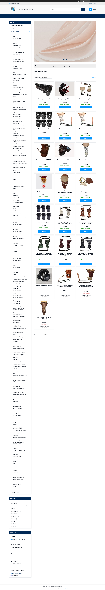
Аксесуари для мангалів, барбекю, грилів (19, 349)
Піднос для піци (16, 417)
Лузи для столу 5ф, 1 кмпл (43, 191)
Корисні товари (16, 172)
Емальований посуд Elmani (19, 430)
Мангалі (14, 468)
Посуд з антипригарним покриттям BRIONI (18, 443)
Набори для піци (17, 295)
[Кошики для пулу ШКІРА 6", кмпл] (44, 150)
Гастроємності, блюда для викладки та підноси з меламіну (19, 169)
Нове (14, 445)
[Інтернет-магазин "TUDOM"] (13, 12)
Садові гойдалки (17, 45)
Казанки (14, 486)
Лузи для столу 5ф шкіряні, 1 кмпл (86, 191)
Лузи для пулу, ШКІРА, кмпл (65, 159)
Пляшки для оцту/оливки (19, 213)
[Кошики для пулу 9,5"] (44, 89)
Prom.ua (60, 586)
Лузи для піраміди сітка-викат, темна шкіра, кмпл (65, 222)
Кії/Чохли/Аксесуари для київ (20, 94)
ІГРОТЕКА (15, 43)
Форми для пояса (17, 220)
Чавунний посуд (16, 112)
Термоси (15, 236)
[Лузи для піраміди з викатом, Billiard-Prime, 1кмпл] (65, 275)
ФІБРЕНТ (15, 179)
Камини (14, 334)
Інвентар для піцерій (17, 121)
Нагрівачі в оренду (17, 339)
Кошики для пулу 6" (44, 128)
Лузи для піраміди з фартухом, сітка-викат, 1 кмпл (86, 287)
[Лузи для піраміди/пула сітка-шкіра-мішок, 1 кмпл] (65, 181)
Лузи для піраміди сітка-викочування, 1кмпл (86, 129)
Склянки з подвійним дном (19, 233)
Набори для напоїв (17, 249)
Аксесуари (15, 435)
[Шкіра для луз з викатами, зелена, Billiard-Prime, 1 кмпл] (44, 243)
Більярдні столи (16, 174)
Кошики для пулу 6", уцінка (44, 285)
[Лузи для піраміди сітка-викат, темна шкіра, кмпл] (65, 212)
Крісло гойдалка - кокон (18, 61)
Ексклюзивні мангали (18, 107)
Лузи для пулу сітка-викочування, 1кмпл (65, 129)
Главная (13, 16)
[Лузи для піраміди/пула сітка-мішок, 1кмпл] (86, 150)
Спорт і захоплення (17, 408)
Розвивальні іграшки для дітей (19, 451)
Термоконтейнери (17, 150)
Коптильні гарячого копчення (19, 109)
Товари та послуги (41, 66)
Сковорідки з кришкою (18, 479)
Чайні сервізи (16, 206)
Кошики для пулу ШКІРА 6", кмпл (44, 160)
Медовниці (15, 359)
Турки (14, 373)
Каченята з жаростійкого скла (20, 375)
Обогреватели (16, 384)
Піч (13, 105)
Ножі (14, 265)
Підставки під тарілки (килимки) (18, 246)
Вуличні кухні (16, 312)
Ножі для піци (16, 123)
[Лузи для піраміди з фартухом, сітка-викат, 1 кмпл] (86, 275)
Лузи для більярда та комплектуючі (70, 66)
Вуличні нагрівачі (17, 346)
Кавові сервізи (16, 210)
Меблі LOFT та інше (17, 378)
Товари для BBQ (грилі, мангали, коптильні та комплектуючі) (18, 356)
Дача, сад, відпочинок (18, 403)
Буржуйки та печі (17, 484)
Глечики (14, 208)
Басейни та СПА (16, 322)
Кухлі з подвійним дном (18, 281)
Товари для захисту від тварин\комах (18, 389)
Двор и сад (15, 458)
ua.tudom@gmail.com (17, 573)
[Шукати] (83, 9)
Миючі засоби (16, 80)
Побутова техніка (17, 50)
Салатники (15, 195)
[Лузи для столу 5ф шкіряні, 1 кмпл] (86, 181)
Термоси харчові (17, 361)
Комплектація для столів (54, 66)
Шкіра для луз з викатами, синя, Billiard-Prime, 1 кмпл (85, 254)
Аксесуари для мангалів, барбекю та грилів (19, 325)
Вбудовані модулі (17, 320)
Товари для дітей (17, 413)
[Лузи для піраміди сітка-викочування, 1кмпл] (86, 119)
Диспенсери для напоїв (18, 159)
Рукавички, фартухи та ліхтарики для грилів (18, 309)
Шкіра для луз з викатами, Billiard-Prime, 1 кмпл (86, 222)
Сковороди (15, 420)
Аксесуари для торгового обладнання (19, 102)
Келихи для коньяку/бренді (19, 366)
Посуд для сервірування (19, 135)
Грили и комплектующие (17, 25)
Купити (44, 107)
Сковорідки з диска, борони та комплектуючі (20, 75)
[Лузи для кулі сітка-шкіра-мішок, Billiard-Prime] (44, 308)
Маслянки (15, 227)
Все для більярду (17, 38)
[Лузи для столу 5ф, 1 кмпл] (44, 181)
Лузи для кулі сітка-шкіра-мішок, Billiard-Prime (44, 318)
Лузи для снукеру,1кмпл (86, 98)
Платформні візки (17, 116)
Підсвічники (15, 243)
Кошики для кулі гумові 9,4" (44, 222)
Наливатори (15, 341)
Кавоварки (15, 191)
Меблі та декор (16, 303)
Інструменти (15, 401)
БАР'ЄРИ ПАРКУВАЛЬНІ (18, 59)
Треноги (14, 184)
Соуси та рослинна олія (18, 371)
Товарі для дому (17, 397)
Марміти (15, 251)
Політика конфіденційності (65, 587)
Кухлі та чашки (16, 200)
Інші (13, 399)
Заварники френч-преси (18, 186)
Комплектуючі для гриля (18, 392)
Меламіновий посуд (17, 153)
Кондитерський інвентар (18, 118)
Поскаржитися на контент (52, 587)
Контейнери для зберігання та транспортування (20, 164)
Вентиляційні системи (18, 332)
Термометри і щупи (17, 68)
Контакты (42, 16)
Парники (15, 66)
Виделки (15, 222)
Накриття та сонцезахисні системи (19, 317)
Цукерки (15, 193)
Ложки (14, 240)
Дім (13, 82)
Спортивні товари (17, 99)
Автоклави (15, 33)
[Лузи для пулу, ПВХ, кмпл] (65, 89)
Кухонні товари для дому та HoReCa (19, 381)
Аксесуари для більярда (19, 89)
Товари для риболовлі (18, 87)
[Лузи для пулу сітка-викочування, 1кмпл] (65, 119)
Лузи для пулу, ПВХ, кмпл (65, 98)
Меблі (14, 57)
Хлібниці (15, 368)
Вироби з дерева (17, 433)
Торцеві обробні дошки (18, 78)
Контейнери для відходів (19, 161)
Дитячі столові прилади (18, 238)
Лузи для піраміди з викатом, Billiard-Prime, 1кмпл (65, 286)
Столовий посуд (17, 439)
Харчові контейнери (17, 256)
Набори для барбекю (18, 297)
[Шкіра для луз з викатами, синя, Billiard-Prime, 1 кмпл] (86, 243)
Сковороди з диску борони (19, 437)
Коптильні (15, 470)
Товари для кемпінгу (17, 314)
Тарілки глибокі (16, 197)
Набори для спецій (17, 224)
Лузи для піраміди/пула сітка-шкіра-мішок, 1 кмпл (65, 191)
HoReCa (15, 85)
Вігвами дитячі (16, 47)
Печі (14, 36)
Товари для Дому (17, 456)
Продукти (15, 293)
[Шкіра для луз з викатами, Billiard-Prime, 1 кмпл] (86, 212)
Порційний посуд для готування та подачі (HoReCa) (20, 427)
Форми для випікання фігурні (20, 279)
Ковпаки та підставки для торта (19, 129)
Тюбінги (14, 63)
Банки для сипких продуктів (19, 217)
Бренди (14, 461)
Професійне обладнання (18, 283)
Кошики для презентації (18, 125)
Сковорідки (15, 465)
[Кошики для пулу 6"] (44, 119)
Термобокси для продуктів (19, 181)
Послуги (15, 177)
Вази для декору (17, 286)
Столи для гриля (17, 290)
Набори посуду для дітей (19, 276)
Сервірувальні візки (17, 148)
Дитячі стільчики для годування (18, 132)
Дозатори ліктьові (17, 114)
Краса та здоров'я (17, 406)
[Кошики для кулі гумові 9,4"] (44, 212)
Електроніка (15, 448)
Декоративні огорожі (18, 306)
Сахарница (15, 229)
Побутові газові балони (18, 52)
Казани (14, 422)
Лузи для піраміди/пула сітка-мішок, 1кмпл (86, 160)
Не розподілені (16, 386)
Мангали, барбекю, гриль (19, 336)
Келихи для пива (17, 260)
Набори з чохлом (17, 481)
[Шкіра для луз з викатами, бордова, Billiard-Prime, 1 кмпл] (65, 243)
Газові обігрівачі (16, 54)
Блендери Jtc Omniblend (18, 146)
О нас (34, 16)
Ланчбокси (15, 215)
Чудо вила (15, 288)
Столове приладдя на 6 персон (18, 203)
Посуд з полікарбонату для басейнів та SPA (19, 141)
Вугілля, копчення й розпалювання (17, 300)
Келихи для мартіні (17, 263)
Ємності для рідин (17, 269)
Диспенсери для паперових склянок (19, 156)
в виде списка (95, 78)
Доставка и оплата (53, 16)
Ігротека (15, 96)
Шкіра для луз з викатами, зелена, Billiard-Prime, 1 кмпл (44, 254)
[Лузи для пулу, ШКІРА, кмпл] (65, 150)
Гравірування (16, 475)
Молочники (15, 272)
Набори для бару (17, 258)
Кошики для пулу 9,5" (44, 98)
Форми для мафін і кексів (19, 364)
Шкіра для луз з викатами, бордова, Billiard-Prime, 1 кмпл (65, 254)
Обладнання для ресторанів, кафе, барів (20, 329)
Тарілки (14, 188)
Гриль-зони (15, 343)
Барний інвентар (17, 143)
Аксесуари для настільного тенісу (19, 71)
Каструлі (15, 424)
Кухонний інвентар (17, 137)
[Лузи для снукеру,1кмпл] (86, 89)
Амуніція (15, 410)
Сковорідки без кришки (18, 477)
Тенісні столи (16, 40)
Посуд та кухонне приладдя (19, 394)
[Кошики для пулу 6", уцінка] (44, 275)
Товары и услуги (23, 16)
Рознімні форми (16, 267)
